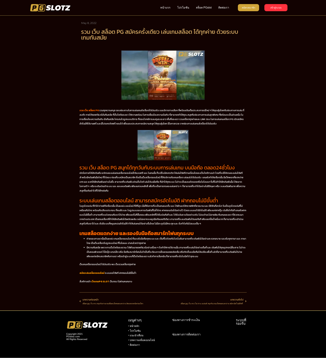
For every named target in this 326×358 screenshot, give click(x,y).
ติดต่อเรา (223, 7)
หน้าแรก (165, 7)
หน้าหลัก (134, 326)
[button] (248, 7)
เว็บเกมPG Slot (100, 281)
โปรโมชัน (183, 7)
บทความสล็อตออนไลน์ (142, 340)
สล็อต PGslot (204, 7)
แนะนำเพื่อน (136, 335)
